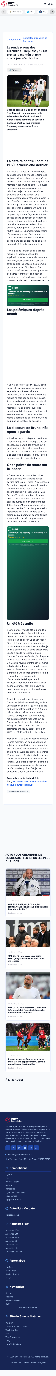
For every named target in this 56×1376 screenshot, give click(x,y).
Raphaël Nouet (18, 65)
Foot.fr (8, 1278)
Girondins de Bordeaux (18, 791)
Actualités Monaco (13, 1251)
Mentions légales (12, 1300)
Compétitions (14, 39)
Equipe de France (13, 1199)
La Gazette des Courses (16, 1326)
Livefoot (9, 1267)
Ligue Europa (11, 1196)
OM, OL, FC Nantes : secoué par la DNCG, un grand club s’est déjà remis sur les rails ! (26, 958)
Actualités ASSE (12, 1237)
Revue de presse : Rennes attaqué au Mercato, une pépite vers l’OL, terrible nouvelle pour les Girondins (26, 1061)
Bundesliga (10, 1189)
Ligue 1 (8, 1174)
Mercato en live (12, 1215)
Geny (7, 1340)
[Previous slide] (3, 11)
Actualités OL (11, 1241)
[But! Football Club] (10, 4)
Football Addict (12, 1274)
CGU (7, 1304)
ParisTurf (9, 1323)
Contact (9, 1293)
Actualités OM (11, 1234)
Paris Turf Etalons (13, 1344)
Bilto (7, 1333)
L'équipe (9, 1297)
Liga (7, 1178)
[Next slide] (52, 11)
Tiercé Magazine (12, 1337)
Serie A (8, 1185)
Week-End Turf (11, 1330)
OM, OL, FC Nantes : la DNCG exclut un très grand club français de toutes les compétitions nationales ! (27, 1010)
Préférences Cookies (28, 1307)
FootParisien (10, 1270)
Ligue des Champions (15, 1192)
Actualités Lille (11, 1248)
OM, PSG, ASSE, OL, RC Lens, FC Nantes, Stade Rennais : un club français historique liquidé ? (28, 907)
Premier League (12, 1181)
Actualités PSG (11, 1230)
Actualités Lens (12, 1244)
